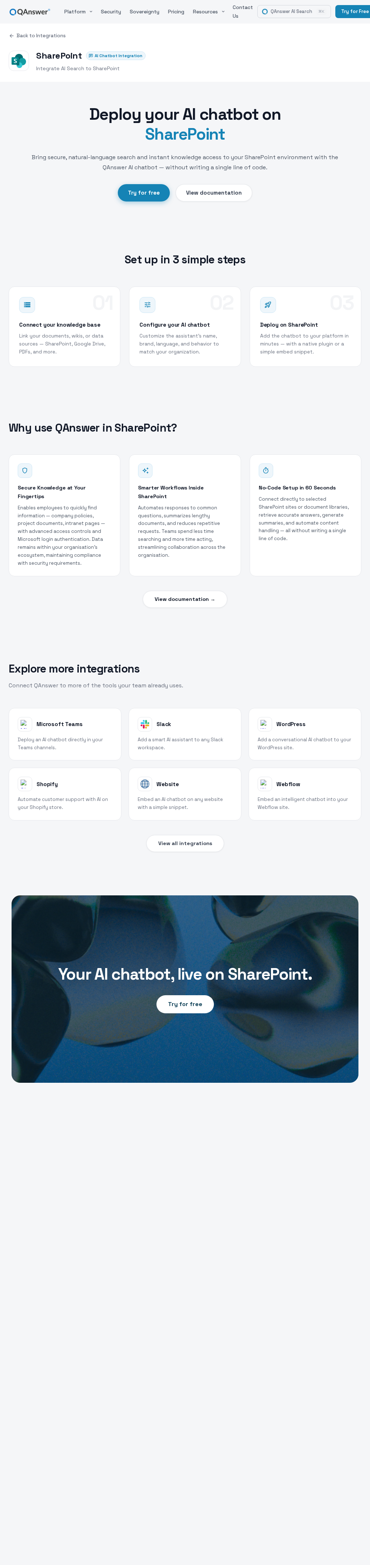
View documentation (214, 192)
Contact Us (243, 12)
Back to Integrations (41, 36)
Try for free (144, 192)
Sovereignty (144, 11)
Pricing (176, 11)
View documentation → (185, 599)
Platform (75, 11)
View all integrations (185, 843)
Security (111, 11)
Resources (205, 11)
